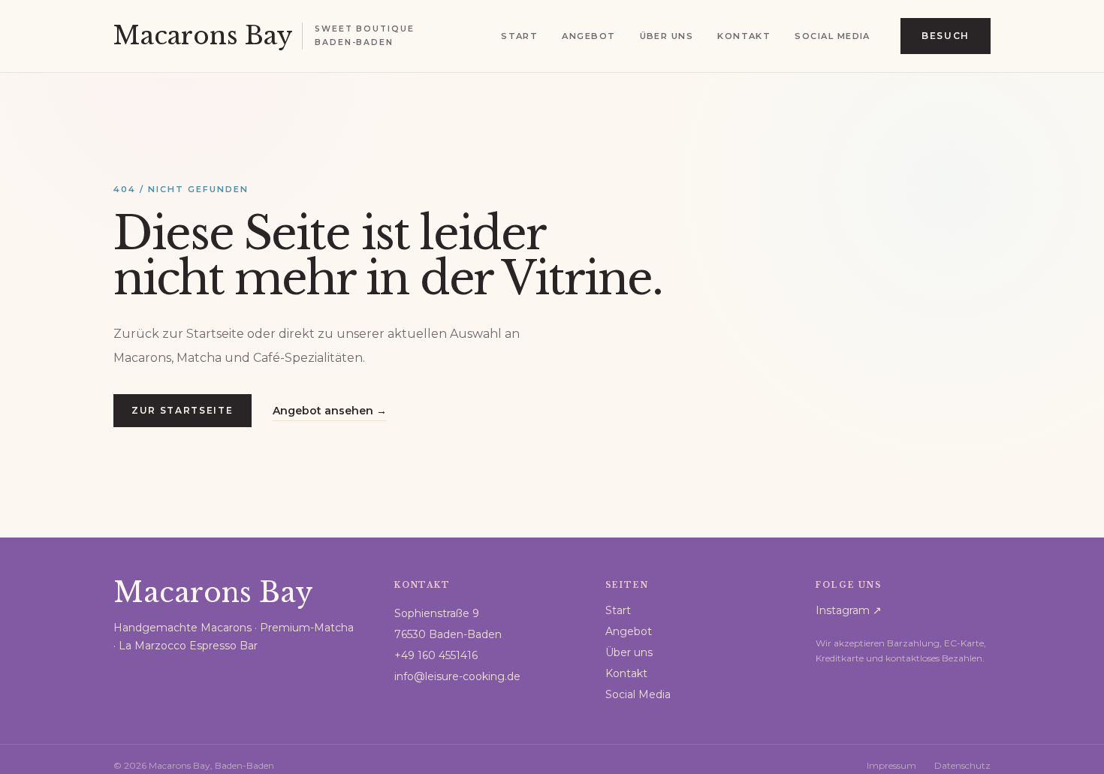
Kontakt (744, 36)
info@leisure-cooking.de (457, 676)
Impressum (891, 765)
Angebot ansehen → (330, 410)
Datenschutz (962, 765)
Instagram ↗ (849, 610)
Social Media (832, 36)
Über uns (667, 36)
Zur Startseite (182, 410)
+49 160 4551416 (436, 655)
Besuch (946, 35)
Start (519, 36)
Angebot (588, 36)
